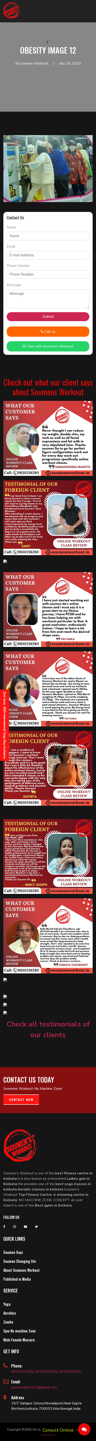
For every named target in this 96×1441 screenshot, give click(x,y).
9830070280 (70, 1371)
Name (11, 227)
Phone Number (18, 265)
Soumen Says (13, 1252)
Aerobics (9, 1313)
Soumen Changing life (19, 1261)
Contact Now (21, 1099)
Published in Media (17, 1279)
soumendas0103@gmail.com (34, 1387)
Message (14, 284)
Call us (49, 331)
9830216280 (22, 1371)
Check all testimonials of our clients (48, 1029)
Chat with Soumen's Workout (49, 346)
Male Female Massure (19, 1340)
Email (11, 246)
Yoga (6, 1304)
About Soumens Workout (21, 1270)
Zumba (8, 1322)
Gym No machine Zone (19, 1331)
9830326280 (46, 1371)
